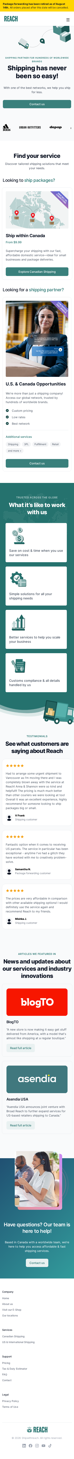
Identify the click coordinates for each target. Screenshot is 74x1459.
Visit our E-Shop (12, 1309)
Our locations (10, 1315)
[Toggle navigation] (68, 19)
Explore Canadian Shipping (37, 271)
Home (5, 1298)
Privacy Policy (10, 1401)
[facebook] (30, 1445)
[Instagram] (37, 1445)
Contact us (37, 104)
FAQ (4, 1374)
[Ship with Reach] (11, 19)
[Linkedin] (24, 1445)
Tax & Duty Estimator (14, 1368)
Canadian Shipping (13, 1336)
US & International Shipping (18, 1342)
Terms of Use (10, 1406)
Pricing (6, 1362)
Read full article (20, 1048)
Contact (7, 1380)
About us (7, 1303)
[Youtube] (43, 1445)
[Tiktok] (50, 1445)
